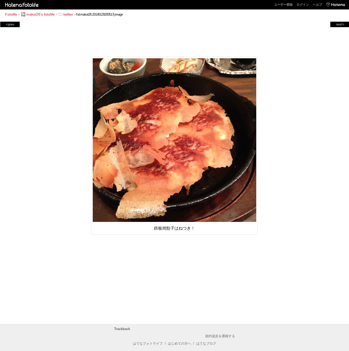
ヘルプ (317, 4)
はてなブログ (206, 343)
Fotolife (11, 14)
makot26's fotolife (40, 14)
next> (340, 24)
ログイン (303, 4)
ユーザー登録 (283, 4)
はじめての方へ (179, 343)
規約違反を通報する (220, 336)
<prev (10, 24)
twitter (68, 14)
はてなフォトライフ (148, 343)
